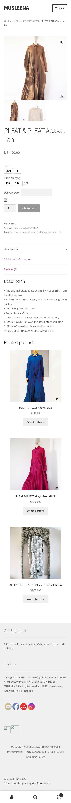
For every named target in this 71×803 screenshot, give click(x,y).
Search (35, 797)
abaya (13, 231)
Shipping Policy (35, 756)
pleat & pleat (37, 231)
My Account (12, 797)
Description (11, 249)
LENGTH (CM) (12, 178)
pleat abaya (51, 231)
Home (10, 21)
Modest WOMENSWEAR (28, 21)
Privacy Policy (15, 751)
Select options (35, 422)
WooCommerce (41, 783)
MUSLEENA (16, 7)
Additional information (17, 259)
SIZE (6, 166)
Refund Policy (55, 751)
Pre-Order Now (35, 599)
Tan (60, 231)
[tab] (35, 249)
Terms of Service (35, 751)
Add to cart (29, 208)
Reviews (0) (10, 269)
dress (20, 231)
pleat (27, 231)
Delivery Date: (12, 192)
